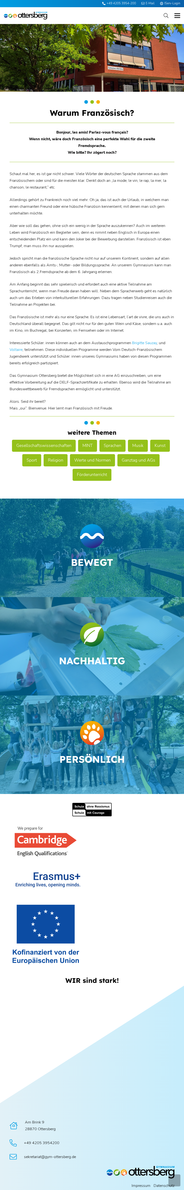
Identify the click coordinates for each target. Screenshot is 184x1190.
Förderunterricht (92, 474)
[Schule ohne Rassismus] (92, 809)
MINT (87, 445)
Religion (55, 460)
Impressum (141, 1185)
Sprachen (112, 445)
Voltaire (16, 349)
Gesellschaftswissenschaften (43, 445)
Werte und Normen (92, 460)
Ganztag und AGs (138, 460)
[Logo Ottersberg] (25, 16)
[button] (166, 15)
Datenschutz (164, 1185)
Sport (32, 460)
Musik (138, 445)
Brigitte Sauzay (144, 343)
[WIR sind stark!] (92, 980)
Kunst (160, 445)
